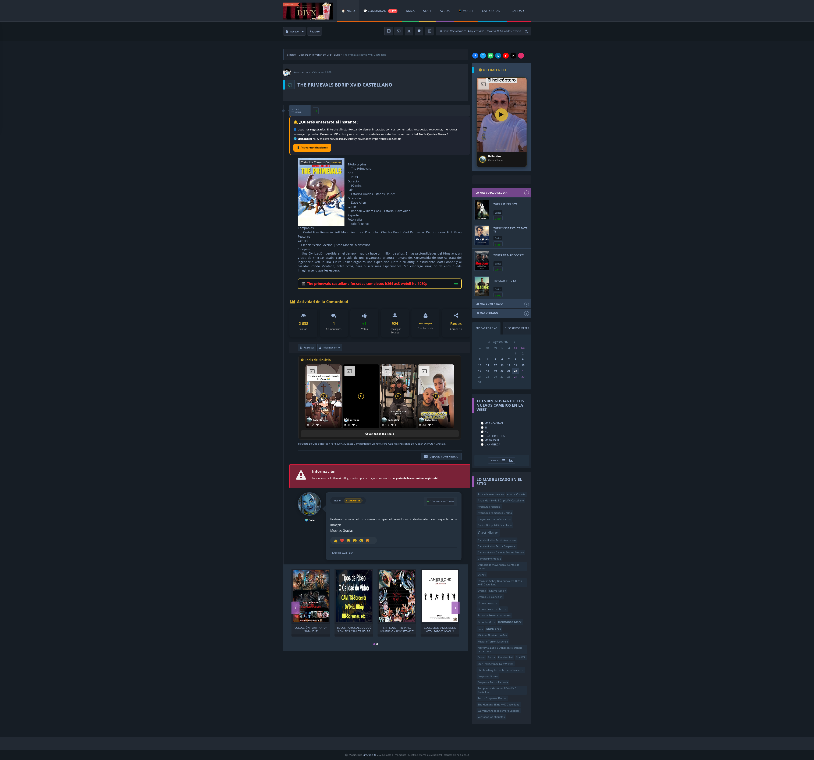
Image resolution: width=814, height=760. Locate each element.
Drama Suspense (488, 603)
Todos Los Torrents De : (321, 162)
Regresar (309, 347)
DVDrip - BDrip (331, 54)
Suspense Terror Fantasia (493, 682)
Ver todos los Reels (381, 434)
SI (486, 427)
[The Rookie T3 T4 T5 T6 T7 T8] (481, 235)
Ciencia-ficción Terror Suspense (496, 546)
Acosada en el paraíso (491, 494)
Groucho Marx (486, 622)
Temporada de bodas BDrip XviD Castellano (497, 690)
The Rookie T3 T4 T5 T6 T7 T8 (510, 229)
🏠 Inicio (348, 11)
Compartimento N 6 (489, 558)
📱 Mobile (466, 11)
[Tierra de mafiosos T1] (481, 261)
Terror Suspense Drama (492, 698)
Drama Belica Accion (490, 597)
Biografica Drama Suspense (494, 519)
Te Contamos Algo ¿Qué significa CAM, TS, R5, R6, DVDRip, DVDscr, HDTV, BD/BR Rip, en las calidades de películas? (354, 629)
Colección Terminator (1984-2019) (310, 629)
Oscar (481, 657)
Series (498, 212)
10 (479, 365)
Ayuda (445, 11)
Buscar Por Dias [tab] (486, 328)
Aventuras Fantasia (489, 506)
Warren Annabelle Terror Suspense (499, 710)
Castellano (488, 533)
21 (508, 371)
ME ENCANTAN (494, 423)
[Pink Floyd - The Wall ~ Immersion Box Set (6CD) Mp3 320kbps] (397, 596)
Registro (315, 31)
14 (508, 365)
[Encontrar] (527, 31)
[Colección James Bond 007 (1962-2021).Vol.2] (440, 596)
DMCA (410, 11)
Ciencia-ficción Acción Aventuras (497, 540)
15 (515, 365)
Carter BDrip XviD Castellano (495, 525)
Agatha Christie (516, 494)
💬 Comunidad (379, 11)
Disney (482, 575)
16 (522, 365)
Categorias (491, 11)
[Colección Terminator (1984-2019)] (311, 596)
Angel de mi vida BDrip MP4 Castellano (501, 500)
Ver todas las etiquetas (491, 717)
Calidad (518, 11)
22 (515, 371)
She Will (520, 657)
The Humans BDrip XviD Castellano (498, 704)
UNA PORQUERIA (495, 436)
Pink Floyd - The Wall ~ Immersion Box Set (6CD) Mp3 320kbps (397, 629)
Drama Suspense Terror (492, 609)
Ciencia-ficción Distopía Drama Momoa (501, 552)
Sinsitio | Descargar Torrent (304, 54)
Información (330, 347)
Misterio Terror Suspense (493, 641)
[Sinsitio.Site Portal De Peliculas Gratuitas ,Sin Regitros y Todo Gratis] (308, 10)
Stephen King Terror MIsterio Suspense (501, 670)
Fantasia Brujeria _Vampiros (494, 615)
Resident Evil (505, 657)
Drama (482, 590)
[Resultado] (503, 460)
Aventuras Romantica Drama (495, 513)
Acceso (294, 31)
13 (501, 365)
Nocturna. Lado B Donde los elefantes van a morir (500, 649)
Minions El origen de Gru (492, 635)
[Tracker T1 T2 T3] (481, 286)
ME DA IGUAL (493, 440)
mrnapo (306, 72)
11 (487, 365)
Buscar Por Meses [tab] (517, 328)
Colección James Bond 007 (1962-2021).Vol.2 (440, 629)
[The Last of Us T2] (481, 210)
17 (479, 371)
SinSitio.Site (369, 755)
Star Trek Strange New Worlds (495, 664)
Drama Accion (497, 590)
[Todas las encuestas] (511, 460)
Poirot (491, 657)
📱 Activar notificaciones (312, 147)
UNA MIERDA (492, 444)
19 (495, 371)
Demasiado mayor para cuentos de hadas (498, 566)
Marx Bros (493, 629)
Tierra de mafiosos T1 (508, 255)
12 (495, 365)
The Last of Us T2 (505, 204)
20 (501, 371)
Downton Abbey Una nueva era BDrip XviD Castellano (500, 582)
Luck (480, 629)
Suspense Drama (488, 676)
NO (486, 432)
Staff (427, 11)
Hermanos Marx (509, 622)
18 (487, 371)
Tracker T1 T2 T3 (504, 281)
